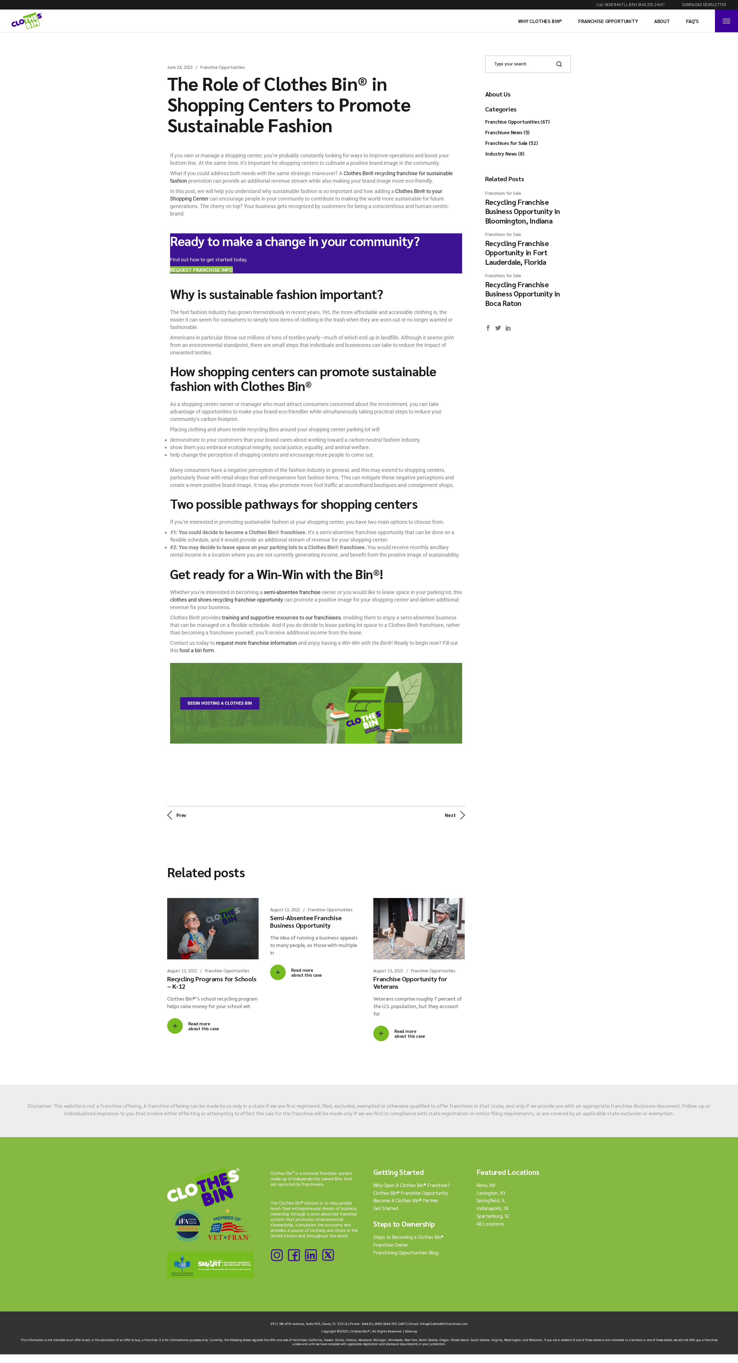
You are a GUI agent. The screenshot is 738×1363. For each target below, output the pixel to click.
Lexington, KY (491, 1193)
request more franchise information (256, 643)
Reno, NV (486, 1185)
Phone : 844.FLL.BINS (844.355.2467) (378, 1323)
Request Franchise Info (201, 269)
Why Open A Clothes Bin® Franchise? (411, 1185)
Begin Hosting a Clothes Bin (220, 703)
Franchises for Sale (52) (511, 143)
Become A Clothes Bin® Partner (405, 1200)
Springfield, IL (491, 1200)
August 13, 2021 (182, 970)
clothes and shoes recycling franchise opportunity (226, 600)
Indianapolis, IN (492, 1208)
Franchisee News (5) (507, 132)
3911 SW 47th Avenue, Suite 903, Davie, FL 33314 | (309, 1323)
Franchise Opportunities (222, 67)
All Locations (490, 1223)
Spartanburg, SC (493, 1216)
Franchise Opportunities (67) (517, 121)
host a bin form (197, 650)
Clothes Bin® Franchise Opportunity (410, 1193)
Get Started (385, 1208)
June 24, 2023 (180, 67)
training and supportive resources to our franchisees (281, 618)
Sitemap (411, 1331)
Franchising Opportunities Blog (405, 1252)
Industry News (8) (504, 153)
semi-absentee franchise (292, 592)
